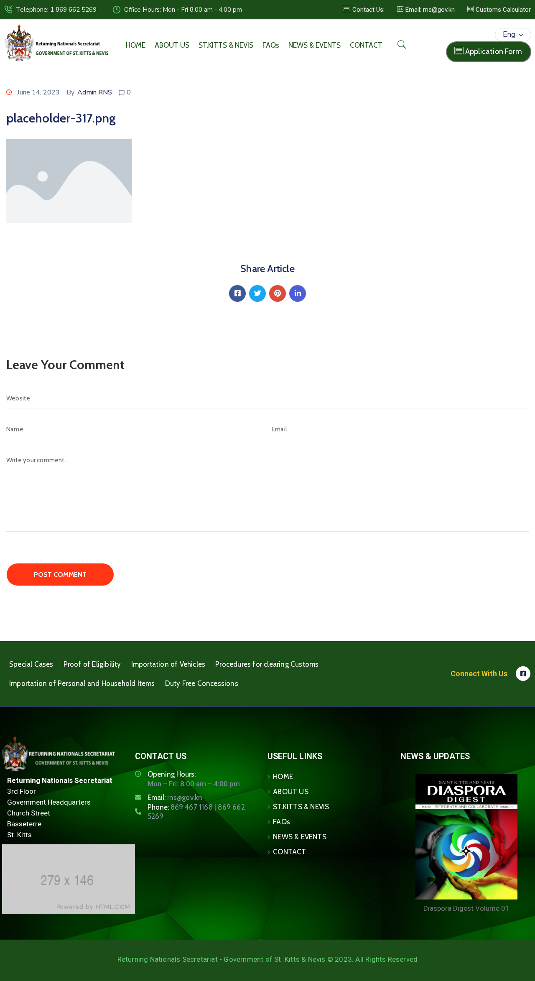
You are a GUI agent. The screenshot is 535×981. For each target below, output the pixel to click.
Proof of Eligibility (92, 664)
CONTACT (366, 45)
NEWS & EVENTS (314, 45)
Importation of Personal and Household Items (82, 683)
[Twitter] (257, 293)
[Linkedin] (297, 293)
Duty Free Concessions (201, 683)
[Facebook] (237, 293)
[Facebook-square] (523, 673)
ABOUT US (172, 45)
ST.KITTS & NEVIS (226, 45)
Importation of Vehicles (168, 664)
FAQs (270, 45)
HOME (135, 45)
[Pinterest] (277, 293)
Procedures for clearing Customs (266, 664)
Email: (175, 797)
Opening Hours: (172, 774)
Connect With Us (479, 673)
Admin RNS (94, 92)
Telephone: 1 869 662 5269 (56, 9)
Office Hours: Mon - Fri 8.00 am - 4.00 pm (183, 9)
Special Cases (31, 664)
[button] (426, 10)
